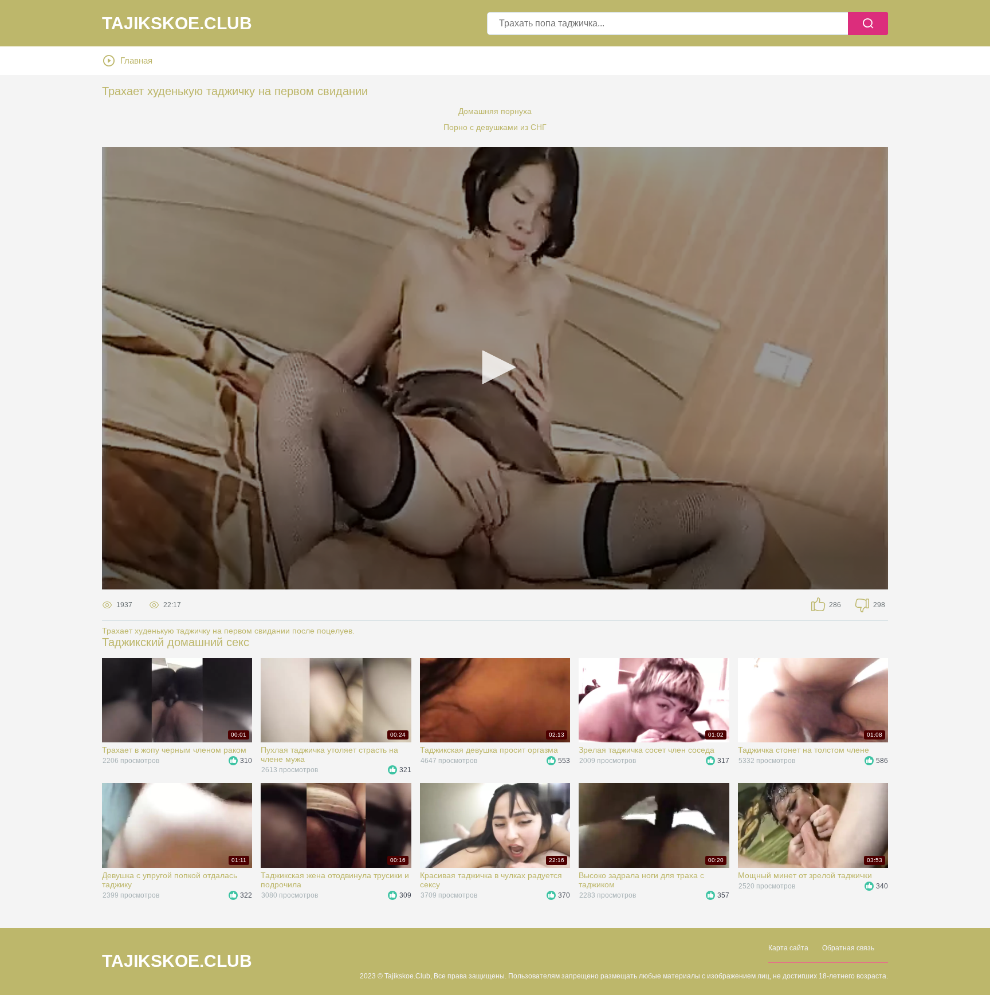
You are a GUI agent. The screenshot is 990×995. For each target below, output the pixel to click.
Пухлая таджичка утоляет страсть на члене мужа (329, 754)
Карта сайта (788, 948)
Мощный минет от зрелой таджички (805, 875)
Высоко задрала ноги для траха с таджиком (641, 880)
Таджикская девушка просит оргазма (489, 749)
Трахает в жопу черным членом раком (174, 749)
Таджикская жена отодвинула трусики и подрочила (335, 880)
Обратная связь (848, 948)
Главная (136, 60)
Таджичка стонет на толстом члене (803, 749)
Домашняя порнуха (495, 111)
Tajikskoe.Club (177, 23)
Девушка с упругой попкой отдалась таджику (169, 880)
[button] (495, 367)
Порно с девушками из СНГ (495, 127)
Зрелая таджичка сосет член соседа (646, 749)
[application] (495, 368)
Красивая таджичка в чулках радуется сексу (491, 880)
